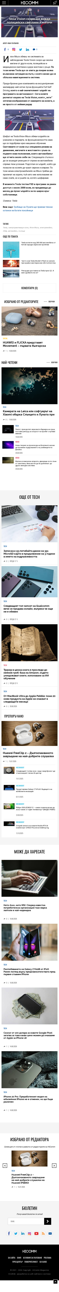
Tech (29, 10)
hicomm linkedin (23, 1236)
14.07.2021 (29, 29)
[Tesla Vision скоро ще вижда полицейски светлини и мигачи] (14, 49)
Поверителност (31, 1264)
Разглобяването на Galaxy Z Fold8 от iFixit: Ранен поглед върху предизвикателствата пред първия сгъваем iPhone (29, 974)
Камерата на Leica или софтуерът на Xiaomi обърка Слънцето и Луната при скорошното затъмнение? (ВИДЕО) (28, 417)
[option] (29, 433)
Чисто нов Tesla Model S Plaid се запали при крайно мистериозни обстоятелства (38, 262)
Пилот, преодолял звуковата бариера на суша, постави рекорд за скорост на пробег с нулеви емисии (35, 433)
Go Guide (43, 1264)
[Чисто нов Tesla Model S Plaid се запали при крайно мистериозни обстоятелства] (11, 264)
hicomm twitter (16, 1236)
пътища (21, 231)
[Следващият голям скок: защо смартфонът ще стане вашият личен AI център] (9, 773)
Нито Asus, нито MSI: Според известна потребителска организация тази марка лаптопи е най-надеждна (25, 910)
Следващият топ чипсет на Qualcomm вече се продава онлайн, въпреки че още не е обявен (28, 611)
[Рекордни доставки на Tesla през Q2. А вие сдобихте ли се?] (11, 274)
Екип (19, 1260)
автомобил (12, 231)
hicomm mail (50, 1236)
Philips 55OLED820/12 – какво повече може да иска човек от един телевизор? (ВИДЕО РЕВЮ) (35, 811)
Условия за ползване (32, 1260)
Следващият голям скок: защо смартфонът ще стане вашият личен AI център (35, 774)
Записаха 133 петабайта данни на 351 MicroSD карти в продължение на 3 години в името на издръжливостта (29, 556)
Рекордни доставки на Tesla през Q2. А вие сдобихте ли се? (37, 272)
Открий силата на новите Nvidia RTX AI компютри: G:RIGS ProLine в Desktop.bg (32, 829)
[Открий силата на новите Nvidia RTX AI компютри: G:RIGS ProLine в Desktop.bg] (9, 826)
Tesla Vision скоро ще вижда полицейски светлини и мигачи (29, 20)
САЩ (5, 231)
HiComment (20, 770)
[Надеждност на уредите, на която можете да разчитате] (30, 322)
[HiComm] (29, 4)
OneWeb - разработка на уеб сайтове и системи (29, 1276)
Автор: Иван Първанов (11, 43)
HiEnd (17, 444)
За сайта (11, 1260)
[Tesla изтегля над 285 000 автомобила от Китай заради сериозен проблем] (11, 250)
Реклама (47, 1260)
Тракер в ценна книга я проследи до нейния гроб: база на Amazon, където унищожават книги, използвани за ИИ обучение (26, 676)
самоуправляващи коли (18, 228)
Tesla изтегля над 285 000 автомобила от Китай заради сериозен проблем (38, 244)
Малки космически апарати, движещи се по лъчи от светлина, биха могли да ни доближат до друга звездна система (35, 465)
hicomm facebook (9, 1236)
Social (5, 340)
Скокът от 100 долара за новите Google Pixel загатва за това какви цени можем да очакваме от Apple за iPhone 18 (29, 1037)
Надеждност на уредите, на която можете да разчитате (26, 346)
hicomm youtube (36, 1236)
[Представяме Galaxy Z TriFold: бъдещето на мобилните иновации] (9, 790)
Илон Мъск (34, 228)
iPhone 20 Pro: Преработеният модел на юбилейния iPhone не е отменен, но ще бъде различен (28, 1101)
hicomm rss (43, 1236)
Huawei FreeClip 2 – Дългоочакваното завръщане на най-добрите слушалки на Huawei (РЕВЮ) (28, 758)
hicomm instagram (30, 1236)
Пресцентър (17, 1264)
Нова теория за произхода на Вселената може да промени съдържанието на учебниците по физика (35, 449)
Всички (52, 301)
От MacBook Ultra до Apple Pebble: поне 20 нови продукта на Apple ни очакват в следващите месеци (29, 701)
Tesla (5, 228)
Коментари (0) (29, 288)
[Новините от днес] (55, 3)
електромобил (46, 228)
